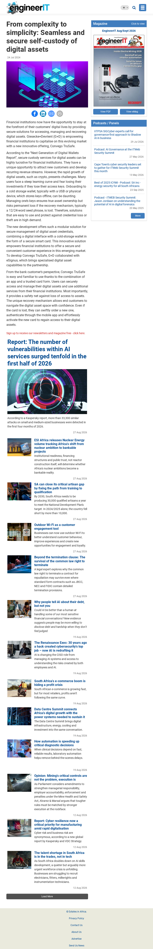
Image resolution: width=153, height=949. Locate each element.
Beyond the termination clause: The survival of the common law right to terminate (59, 561)
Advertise (76, 938)
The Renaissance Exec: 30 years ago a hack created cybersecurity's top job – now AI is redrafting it (60, 646)
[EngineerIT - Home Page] (34, 7)
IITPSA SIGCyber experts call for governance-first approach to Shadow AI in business (117, 135)
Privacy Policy (76, 918)
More (137, 215)
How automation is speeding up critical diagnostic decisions (56, 743)
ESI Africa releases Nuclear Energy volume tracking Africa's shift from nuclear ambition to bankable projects (59, 446)
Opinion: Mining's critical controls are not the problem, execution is (60, 777)
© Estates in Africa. (76, 911)
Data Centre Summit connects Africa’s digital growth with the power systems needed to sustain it (59, 713)
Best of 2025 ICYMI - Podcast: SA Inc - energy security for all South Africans (117, 184)
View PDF (105, 111)
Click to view (138, 23)
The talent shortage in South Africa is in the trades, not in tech (59, 855)
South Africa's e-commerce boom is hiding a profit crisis (59, 683)
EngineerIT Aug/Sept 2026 (119, 30)
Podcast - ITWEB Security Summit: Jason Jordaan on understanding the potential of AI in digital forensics (117, 201)
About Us (76, 932)
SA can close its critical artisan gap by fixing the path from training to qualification (59, 488)
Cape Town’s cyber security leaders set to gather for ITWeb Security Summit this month (117, 168)
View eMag (132, 111)
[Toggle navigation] (142, 7)
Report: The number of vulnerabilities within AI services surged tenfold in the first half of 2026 (46, 352)
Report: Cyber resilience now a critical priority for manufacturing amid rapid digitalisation (58, 824)
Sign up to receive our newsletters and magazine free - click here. (45, 333)
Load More (47, 896)
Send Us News (76, 945)
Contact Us (76, 925)
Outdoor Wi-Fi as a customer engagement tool (54, 527)
